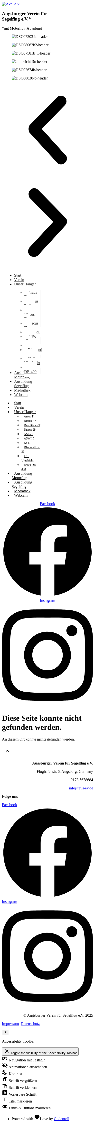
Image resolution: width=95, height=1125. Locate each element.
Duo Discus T (32, 425)
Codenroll (61, 1119)
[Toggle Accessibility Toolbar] (5, 1032)
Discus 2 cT (31, 421)
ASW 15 (29, 438)
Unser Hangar (25, 412)
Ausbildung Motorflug (22, 475)
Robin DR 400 (28, 467)
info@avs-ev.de (81, 788)
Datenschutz (30, 1024)
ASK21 (28, 434)
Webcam (21, 495)
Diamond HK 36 (30, 449)
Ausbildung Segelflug (22, 484)
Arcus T (28, 416)
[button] (47, 130)
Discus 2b (30, 429)
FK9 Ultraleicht (27, 458)
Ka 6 (26, 443)
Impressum (10, 1024)
